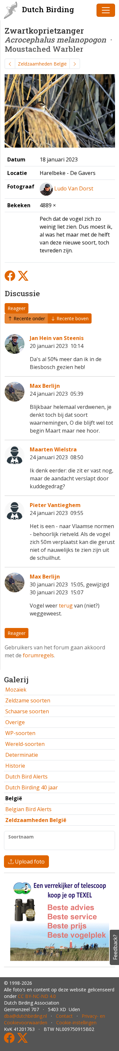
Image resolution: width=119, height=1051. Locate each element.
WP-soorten (20, 733)
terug (66, 605)
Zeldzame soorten (27, 700)
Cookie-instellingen (76, 1022)
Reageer (16, 308)
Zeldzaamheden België (42, 64)
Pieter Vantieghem (55, 505)
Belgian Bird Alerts (28, 809)
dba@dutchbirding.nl (25, 1016)
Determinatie (21, 754)
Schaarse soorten (27, 711)
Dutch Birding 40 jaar (31, 787)
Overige (15, 722)
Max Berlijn (45, 385)
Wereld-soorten (25, 744)
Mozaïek (15, 689)
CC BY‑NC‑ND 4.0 (37, 996)
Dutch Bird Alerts (26, 776)
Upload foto (29, 861)
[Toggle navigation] (106, 10)
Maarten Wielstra (53, 449)
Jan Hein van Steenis (57, 338)
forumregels (38, 655)
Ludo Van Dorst (73, 188)
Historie (15, 765)
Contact (64, 1016)
